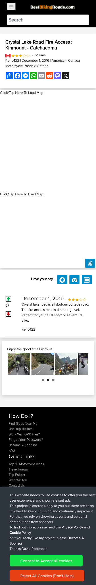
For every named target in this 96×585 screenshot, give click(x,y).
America (58, 60)
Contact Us (17, 485)
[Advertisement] (48, 143)
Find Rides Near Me (23, 423)
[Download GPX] (90, 263)
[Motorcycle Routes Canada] (7, 55)
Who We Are (18, 480)
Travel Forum (18, 469)
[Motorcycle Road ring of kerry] (19, 364)
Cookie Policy (20, 532)
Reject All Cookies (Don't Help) (46, 576)
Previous (14, 363)
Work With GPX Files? (24, 434)
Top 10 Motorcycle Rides (26, 464)
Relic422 (12, 60)
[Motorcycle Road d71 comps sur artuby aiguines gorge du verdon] (66, 364)
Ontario (42, 65)
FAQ (12, 450)
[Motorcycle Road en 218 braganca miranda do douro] (42, 364)
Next (81, 363)
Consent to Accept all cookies (46, 561)
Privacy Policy (72, 527)
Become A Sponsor (23, 445)
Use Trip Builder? (21, 429)
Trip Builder (17, 474)
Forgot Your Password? (26, 439)
